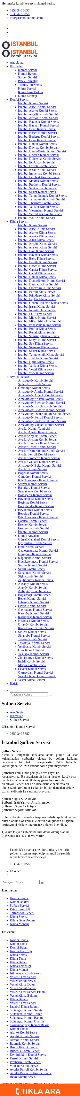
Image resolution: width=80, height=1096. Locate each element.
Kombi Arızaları (28, 535)
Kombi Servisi (27, 70)
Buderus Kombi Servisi (25, 1051)
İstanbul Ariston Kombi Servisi (38, 118)
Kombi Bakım (19, 947)
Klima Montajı (27, 96)
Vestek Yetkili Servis (23, 988)
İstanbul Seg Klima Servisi (35, 343)
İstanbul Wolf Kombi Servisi (36, 218)
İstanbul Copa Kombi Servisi (37, 140)
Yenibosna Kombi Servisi (34, 646)
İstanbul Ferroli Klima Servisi (37, 291)
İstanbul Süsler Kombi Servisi (37, 192)
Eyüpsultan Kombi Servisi (35, 543)
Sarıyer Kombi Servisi (32, 484)
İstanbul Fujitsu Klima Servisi (37, 299)
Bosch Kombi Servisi (24, 1047)
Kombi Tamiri (19, 1028)
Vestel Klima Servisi (23, 977)
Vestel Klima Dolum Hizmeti (37, 676)
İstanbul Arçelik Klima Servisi (37, 243)
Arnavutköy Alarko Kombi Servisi (40, 391)
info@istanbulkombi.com (26, 18)
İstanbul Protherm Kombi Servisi (39, 184)
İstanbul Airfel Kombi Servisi (37, 107)
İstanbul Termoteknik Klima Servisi (41, 354)
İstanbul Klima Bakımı (24, 1006)
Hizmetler (16, 66)
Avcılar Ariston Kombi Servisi (37, 439)
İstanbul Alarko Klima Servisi (37, 232)
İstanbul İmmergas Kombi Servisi (39, 173)
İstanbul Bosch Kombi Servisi (37, 133)
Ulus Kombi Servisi (31, 650)
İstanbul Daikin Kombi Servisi (37, 144)
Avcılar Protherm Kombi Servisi (39, 458)
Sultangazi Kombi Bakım (26, 1017)
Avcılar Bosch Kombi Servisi (37, 447)
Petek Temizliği (28, 81)
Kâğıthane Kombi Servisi (34, 558)
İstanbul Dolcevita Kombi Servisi (39, 158)
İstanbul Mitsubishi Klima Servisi (39, 321)
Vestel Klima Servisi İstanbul (28, 992)
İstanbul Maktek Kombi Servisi (38, 181)
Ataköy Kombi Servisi (32, 587)
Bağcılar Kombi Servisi (33, 473)
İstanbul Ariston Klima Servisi (37, 247)
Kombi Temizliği (21, 951)
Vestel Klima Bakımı (31, 680)
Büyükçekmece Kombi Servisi (38, 517)
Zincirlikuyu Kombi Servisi (36, 657)
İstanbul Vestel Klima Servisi (36, 369)
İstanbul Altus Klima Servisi (36, 240)
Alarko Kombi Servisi (24, 1032)
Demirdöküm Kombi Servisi (28, 1054)
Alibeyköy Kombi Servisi (34, 591)
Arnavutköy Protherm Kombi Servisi (42, 421)
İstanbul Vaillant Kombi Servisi (38, 206)
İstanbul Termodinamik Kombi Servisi (42, 195)
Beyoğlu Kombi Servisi (33, 513)
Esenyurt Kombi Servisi (33, 528)
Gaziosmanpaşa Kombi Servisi (38, 550)
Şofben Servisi (27, 77)
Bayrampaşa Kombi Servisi (36, 498)
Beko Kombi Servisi (23, 1077)
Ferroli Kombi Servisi (24, 1058)
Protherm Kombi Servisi (25, 1062)
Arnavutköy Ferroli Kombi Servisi (40, 417)
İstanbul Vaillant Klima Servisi (37, 365)
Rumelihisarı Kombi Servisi (36, 628)
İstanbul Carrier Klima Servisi (37, 269)
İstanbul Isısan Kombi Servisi (37, 169)
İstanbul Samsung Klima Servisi (38, 336)
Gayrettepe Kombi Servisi (35, 609)
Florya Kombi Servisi (32, 606)
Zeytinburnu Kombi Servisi (36, 580)
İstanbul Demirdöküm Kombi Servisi (42, 151)
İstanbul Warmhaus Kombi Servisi (40, 214)
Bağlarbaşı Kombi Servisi (34, 595)
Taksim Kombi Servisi (32, 639)
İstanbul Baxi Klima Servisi (36, 251)
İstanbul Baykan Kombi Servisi (38, 125)
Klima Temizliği (20, 966)
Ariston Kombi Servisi (24, 1040)
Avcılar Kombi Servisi (32, 469)
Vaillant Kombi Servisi (24, 1065)
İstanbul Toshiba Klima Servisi (38, 358)
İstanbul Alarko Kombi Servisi (37, 110)
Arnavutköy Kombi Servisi (35, 380)
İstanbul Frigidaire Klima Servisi (39, 295)
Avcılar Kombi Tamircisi (34, 428)
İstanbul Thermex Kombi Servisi (39, 203)
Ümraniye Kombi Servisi (34, 388)
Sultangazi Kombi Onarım (27, 1021)
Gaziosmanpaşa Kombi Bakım (29, 1025)
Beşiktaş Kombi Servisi (33, 502)
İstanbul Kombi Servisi (33, 103)
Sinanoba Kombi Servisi (34, 635)
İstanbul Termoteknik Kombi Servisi (41, 199)
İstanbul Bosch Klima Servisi (37, 266)
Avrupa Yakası (19, 376)
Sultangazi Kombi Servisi (34, 384)
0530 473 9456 (20, 14)
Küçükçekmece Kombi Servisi (38, 480)
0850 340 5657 (20, 10)
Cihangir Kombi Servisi (33, 602)
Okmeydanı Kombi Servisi (35, 672)
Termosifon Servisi (30, 84)
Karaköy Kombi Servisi (33, 613)
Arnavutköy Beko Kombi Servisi (39, 465)
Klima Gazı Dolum (30, 92)
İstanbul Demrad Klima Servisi (38, 284)
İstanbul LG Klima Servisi (35, 314)
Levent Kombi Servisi (32, 668)
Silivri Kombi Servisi (31, 569)
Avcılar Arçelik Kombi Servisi (37, 436)
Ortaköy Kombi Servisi (33, 624)
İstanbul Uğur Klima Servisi (36, 362)
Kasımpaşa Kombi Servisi (35, 617)
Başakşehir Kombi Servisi (35, 495)
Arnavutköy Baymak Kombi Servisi (41, 402)
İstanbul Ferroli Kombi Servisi (37, 166)
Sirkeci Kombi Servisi (32, 632)
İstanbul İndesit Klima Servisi (37, 310)
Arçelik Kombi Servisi (24, 1036)
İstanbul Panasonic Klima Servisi (39, 325)
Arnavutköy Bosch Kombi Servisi (40, 406)
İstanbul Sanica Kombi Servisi (37, 188)
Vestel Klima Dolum (23, 984)
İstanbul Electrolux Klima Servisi (39, 288)
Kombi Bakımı (27, 73)
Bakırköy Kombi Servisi (34, 487)
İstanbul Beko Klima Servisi (36, 258)
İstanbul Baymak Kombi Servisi (38, 121)
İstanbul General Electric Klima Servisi (43, 303)
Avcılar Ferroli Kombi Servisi (37, 454)
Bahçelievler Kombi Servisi (36, 506)
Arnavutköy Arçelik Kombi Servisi (40, 395)
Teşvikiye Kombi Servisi (34, 643)
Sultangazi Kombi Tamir (26, 1014)
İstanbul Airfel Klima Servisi (36, 229)
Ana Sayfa (17, 62)
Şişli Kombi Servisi (30, 576)
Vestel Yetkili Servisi (23, 980)
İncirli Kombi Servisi (31, 661)
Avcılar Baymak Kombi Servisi (38, 443)
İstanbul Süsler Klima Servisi (37, 351)
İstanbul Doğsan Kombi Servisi (38, 155)
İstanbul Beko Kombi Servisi (37, 129)
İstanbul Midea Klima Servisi (37, 317)
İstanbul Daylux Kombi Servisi (38, 147)
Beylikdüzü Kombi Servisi (35, 510)
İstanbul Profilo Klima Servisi (37, 328)
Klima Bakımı (19, 999)
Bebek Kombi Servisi (32, 598)
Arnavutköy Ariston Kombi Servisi (40, 399)
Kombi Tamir (18, 943)
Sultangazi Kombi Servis (26, 1010)
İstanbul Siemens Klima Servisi (38, 347)
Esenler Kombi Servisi (32, 524)
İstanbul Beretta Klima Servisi (37, 262)
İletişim (14, 683)
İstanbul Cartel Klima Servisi (36, 273)
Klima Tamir (18, 958)
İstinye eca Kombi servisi (26, 973)
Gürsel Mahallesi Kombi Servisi (38, 539)
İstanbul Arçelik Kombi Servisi (38, 114)
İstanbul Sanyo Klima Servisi (37, 340)
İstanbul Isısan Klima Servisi (36, 306)
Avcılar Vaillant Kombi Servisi (38, 461)
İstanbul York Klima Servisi (36, 373)
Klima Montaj (19, 969)
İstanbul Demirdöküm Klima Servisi (41, 280)
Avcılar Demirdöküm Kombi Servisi (41, 450)
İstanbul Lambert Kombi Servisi (38, 177)
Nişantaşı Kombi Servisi (33, 620)
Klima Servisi (27, 88)
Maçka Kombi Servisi (32, 665)
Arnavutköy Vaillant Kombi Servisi (41, 425)
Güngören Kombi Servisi (34, 476)
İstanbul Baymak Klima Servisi (38, 254)
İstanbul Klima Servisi (32, 225)
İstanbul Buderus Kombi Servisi (38, 136)
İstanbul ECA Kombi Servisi (36, 162)
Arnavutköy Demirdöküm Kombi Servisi (44, 413)
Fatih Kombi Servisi (31, 547)
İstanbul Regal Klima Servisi (36, 332)
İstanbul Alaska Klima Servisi (37, 236)
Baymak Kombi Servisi (25, 1043)
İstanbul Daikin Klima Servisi (37, 277)
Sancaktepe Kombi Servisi (35, 491)
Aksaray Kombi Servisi (33, 583)
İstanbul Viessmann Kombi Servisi (40, 210)
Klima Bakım (18, 962)
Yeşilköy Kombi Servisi (33, 654)
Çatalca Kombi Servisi (32, 521)
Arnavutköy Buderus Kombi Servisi (41, 410)
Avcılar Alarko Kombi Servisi (37, 432)
